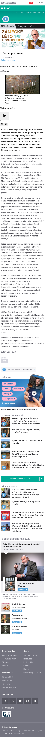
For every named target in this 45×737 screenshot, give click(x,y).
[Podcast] (2, 124)
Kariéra (26, 666)
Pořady (6, 394)
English (39, 731)
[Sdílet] (6, 124)
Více (33, 26)
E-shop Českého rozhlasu (16, 539)
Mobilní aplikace (9, 687)
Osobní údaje (15, 731)
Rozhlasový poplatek (32, 672)
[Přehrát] (4, 116)
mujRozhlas (6, 377)
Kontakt (26, 669)
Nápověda (27, 659)
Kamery (41, 13)
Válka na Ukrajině (9, 655)
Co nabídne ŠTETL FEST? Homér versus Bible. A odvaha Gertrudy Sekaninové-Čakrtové (28, 515)
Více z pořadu (9, 486)
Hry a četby (8, 384)
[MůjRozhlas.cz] (4, 71)
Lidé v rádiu (28, 662)
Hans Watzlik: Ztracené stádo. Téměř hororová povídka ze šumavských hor (26, 454)
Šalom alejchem (8, 60)
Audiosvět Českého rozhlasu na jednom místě (19, 409)
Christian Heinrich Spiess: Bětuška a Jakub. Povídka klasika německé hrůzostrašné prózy (28, 465)
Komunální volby (9, 659)
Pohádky (17, 389)
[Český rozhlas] (8, 2)
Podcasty (6, 684)
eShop (5, 666)
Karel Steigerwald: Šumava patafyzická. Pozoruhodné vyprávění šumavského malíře (26, 421)
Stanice (5, 662)
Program (19, 13)
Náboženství (7, 26)
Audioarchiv (31, 13)
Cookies (5, 731)
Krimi (5, 389)
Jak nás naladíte (30, 655)
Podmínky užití (28, 731)
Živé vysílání (8, 398)
